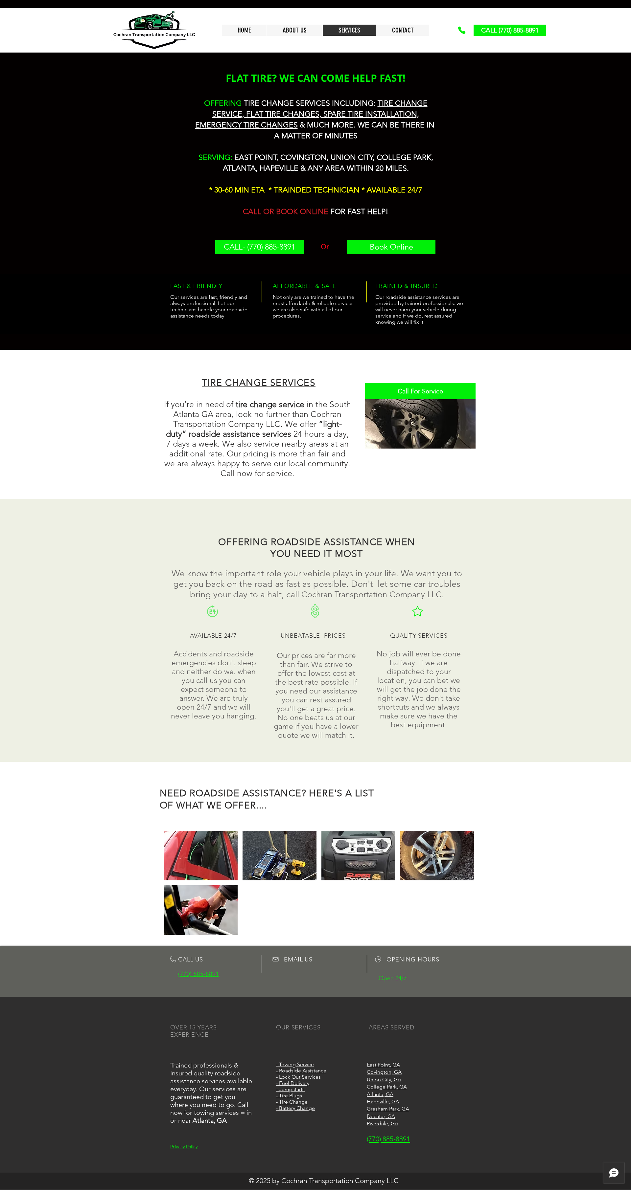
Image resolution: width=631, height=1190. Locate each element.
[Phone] (461, 30)
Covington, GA (384, 1072)
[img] (201, 855)
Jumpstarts (292, 1089)
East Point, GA (383, 1065)
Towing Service (296, 1064)
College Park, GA (387, 1087)
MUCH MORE (330, 125)
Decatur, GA (381, 1116)
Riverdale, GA (382, 1123)
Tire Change (293, 1102)
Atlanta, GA (380, 1094)
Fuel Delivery (294, 1083)
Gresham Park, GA (388, 1109)
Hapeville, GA (383, 1101)
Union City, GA (384, 1079)
